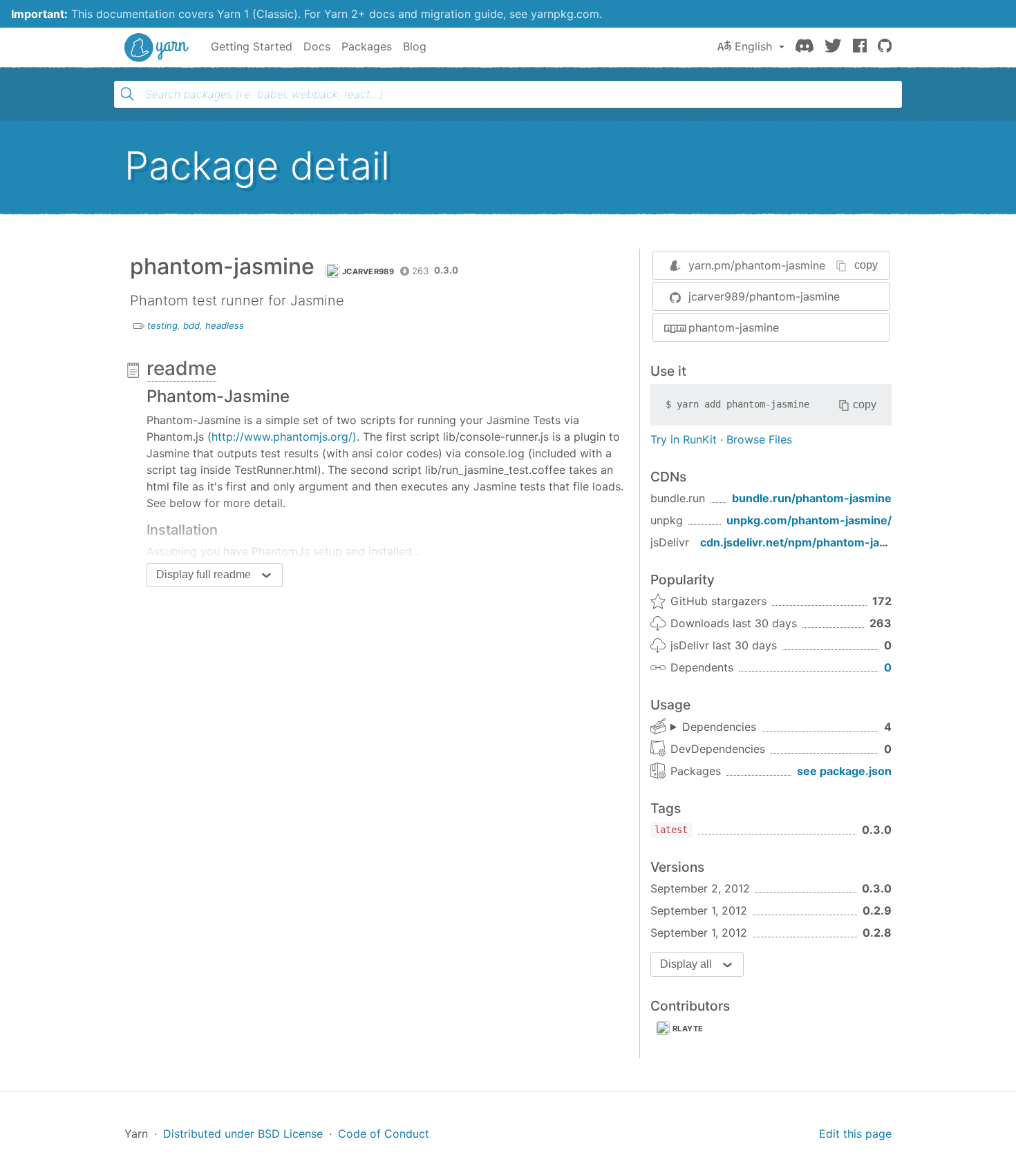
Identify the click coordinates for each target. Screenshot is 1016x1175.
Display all (686, 964)
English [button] (753, 46)
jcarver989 (368, 271)
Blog (414, 46)
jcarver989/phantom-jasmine (764, 296)
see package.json (844, 771)
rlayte (688, 1028)
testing (162, 325)
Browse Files (759, 439)
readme (181, 368)
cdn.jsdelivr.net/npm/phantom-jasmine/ (808, 542)
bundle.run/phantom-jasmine (812, 498)
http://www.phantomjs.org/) (284, 436)
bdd (191, 325)
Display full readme (203, 574)
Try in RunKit (683, 439)
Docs (316, 46)
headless (224, 325)
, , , (713, 727)
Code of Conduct (383, 1133)
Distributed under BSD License (243, 1133)
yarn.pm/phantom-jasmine (756, 265)
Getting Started (251, 46)
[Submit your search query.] (127, 94)
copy (866, 265)
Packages (366, 46)
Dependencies (719, 727)
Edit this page (855, 1133)
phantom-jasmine (733, 327)
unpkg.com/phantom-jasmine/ (809, 520)
